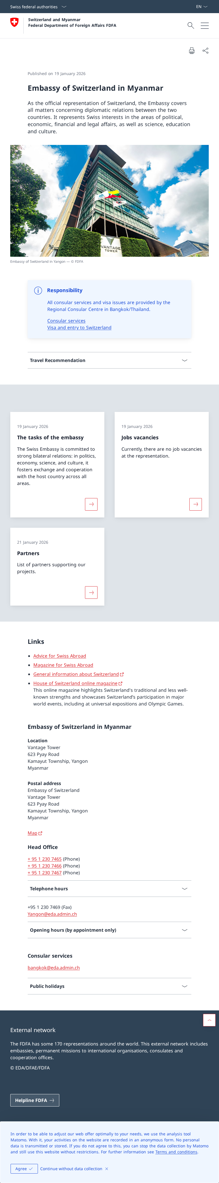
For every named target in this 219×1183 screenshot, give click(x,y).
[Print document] (191, 50)
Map (32, 833)
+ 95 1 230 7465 (45, 859)
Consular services (66, 321)
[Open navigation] (204, 26)
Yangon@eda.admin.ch (52, 914)
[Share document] (205, 50)
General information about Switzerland (76, 674)
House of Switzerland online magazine (75, 683)
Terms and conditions (176, 1151)
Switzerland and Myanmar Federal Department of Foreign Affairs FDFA (72, 22)
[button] (209, 1020)
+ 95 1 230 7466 (45, 866)
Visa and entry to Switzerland (79, 327)
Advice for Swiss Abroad (59, 656)
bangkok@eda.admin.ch (54, 967)
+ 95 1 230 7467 (45, 872)
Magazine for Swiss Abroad (63, 665)
